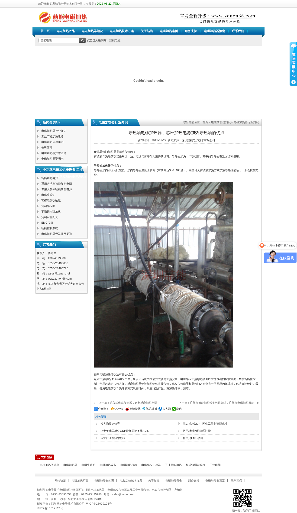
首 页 (45, 31)
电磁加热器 (70, 465)
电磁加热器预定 (214, 31)
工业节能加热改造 (52, 136)
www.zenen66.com (60, 278)
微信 (179, 408)
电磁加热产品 (66, 31)
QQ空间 (119, 408)
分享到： (103, 408)
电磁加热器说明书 (52, 158)
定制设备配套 (49, 217)
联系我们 (238, 31)
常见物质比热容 (110, 423)
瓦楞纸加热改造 (51, 200)
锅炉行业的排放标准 (113, 438)
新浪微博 (135, 408)
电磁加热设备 (108, 465)
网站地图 (60, 480)
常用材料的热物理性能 (197, 430)
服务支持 (191, 31)
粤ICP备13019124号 (50, 508)
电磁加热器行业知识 (53, 130)
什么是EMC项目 (193, 438)
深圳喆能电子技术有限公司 (198, 140)
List (59, 122)
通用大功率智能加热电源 (56, 183)
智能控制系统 (49, 228)
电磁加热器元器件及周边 (56, 234)
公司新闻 (46, 147)
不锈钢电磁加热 (51, 211)
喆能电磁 (114, 40)
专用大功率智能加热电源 (56, 189)
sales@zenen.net (59, 273)
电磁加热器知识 (92, 31)
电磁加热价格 (128, 465)
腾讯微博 (151, 408)
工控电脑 (215, 465)
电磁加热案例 (169, 31)
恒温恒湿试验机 (195, 465)
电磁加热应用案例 (52, 142)
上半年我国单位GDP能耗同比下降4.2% (124, 430)
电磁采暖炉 (48, 195)
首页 (205, 122)
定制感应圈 (48, 206)
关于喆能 (147, 31)
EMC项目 (47, 222)
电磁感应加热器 (151, 465)
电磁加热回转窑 (49, 465)
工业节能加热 (173, 465)
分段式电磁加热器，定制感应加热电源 (133, 402)
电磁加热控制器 (161, 489)
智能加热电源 (49, 178)
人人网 (166, 408)
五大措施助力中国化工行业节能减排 (205, 423)
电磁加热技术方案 (122, 31)
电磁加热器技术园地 (53, 153)
